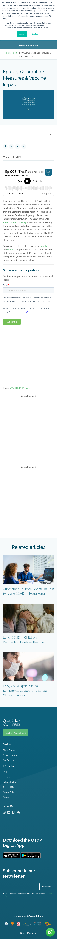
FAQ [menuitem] (5, 772)
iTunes (10, 249)
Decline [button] (35, 34)
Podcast (26, 388)
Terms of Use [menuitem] (9, 787)
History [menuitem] (6, 777)
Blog (14, 52)
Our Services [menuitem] (8, 760)
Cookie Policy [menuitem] (9, 792)
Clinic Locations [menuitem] (10, 755)
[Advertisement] (28, 429)
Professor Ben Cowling (14, 222)
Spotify (43, 245)
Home (7, 52)
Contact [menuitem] (6, 797)
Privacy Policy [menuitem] (9, 782)
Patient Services (30, 45)
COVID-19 (15, 388)
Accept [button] (22, 34)
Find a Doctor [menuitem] (9, 750)
